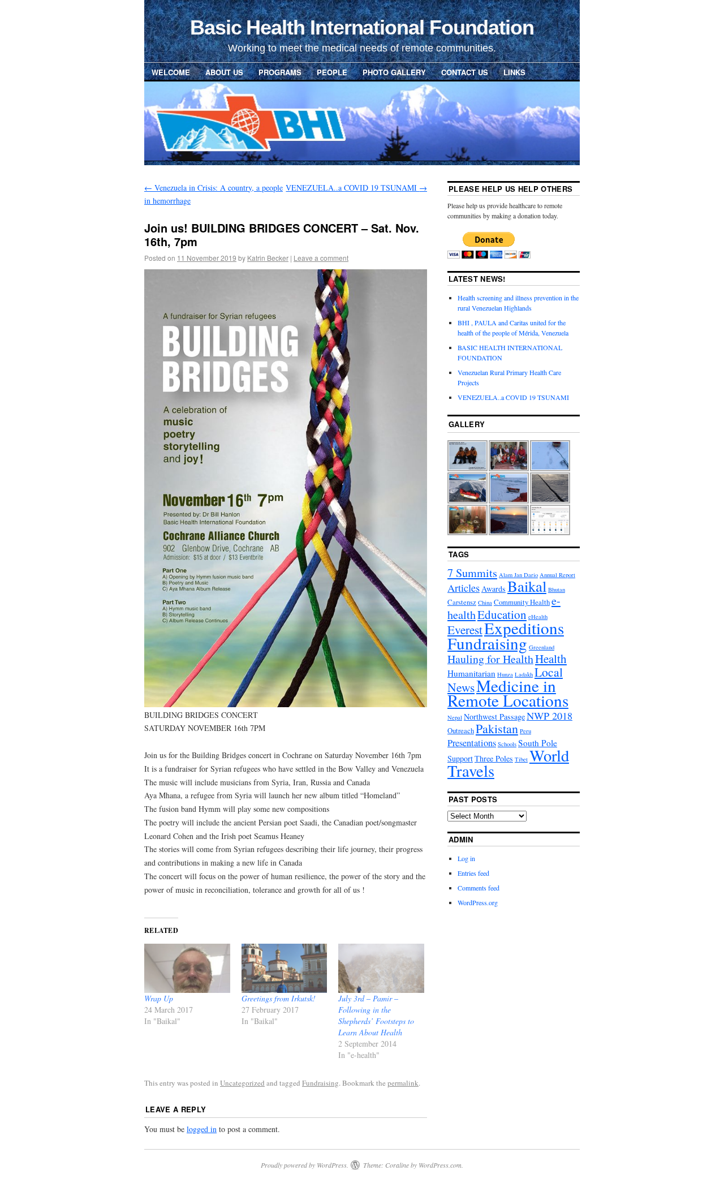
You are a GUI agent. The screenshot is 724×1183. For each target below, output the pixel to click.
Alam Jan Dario (518, 575)
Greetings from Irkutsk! (279, 998)
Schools (507, 744)
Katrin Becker (267, 258)
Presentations (471, 743)
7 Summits (472, 572)
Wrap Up (158, 998)
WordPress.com (440, 1164)
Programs (279, 72)
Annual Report (557, 575)
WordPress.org (478, 902)
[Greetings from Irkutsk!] (284, 968)
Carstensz (461, 602)
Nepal (454, 717)
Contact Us (464, 72)
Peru (525, 731)
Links (514, 72)
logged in (202, 1129)
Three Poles (494, 758)
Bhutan (556, 589)
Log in (466, 858)
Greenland (541, 647)
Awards (493, 588)
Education (502, 614)
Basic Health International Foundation (362, 27)
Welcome (171, 72)
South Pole (537, 742)
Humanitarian (471, 673)
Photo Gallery (394, 72)
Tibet (521, 759)
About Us (224, 72)
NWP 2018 (549, 715)
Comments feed (478, 887)
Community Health (522, 602)
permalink (403, 1083)
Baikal (526, 586)
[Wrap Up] (187, 968)
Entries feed (473, 872)
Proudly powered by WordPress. (304, 1164)
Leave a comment (321, 258)
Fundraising (320, 1083)
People (332, 72)
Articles (463, 588)
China (485, 602)
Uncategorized (242, 1083)
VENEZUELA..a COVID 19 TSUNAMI (356, 187)
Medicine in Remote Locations (507, 692)
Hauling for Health (490, 658)
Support (460, 758)
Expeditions (524, 628)
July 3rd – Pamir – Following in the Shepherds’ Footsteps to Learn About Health (376, 1015)
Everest (464, 630)
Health (551, 658)
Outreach (460, 730)
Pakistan (497, 728)
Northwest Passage (494, 716)
